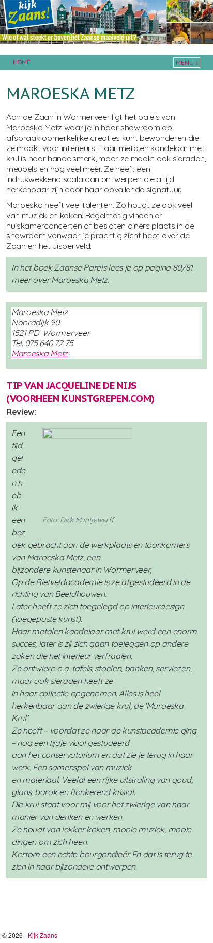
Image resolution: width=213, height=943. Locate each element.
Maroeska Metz (39, 353)
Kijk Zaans (42, 935)
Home (22, 62)
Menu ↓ (187, 62)
